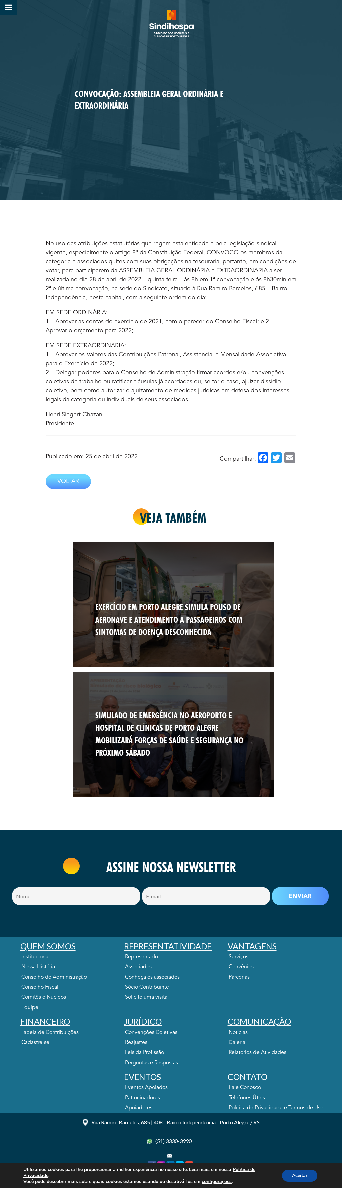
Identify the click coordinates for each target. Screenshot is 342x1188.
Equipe (29, 1007)
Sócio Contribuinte (147, 987)
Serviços (238, 957)
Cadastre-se (35, 1042)
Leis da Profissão (144, 1052)
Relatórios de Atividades (257, 1052)
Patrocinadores (142, 1098)
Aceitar (299, 1175)
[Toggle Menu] (8, 7)
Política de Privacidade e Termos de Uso (276, 1108)
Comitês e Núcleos (43, 997)
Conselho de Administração (54, 977)
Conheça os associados (152, 977)
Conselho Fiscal (39, 987)
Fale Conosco (245, 1087)
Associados (138, 967)
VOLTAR (68, 481)
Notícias (238, 1032)
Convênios (241, 967)
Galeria (237, 1042)
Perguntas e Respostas (151, 1063)
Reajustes (136, 1042)
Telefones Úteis (247, 1098)
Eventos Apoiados (146, 1087)
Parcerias (239, 977)
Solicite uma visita (146, 997)
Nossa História (38, 967)
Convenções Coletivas (151, 1032)
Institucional (35, 957)
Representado (141, 957)
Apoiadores (138, 1108)
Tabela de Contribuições (50, 1032)
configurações (217, 1182)
